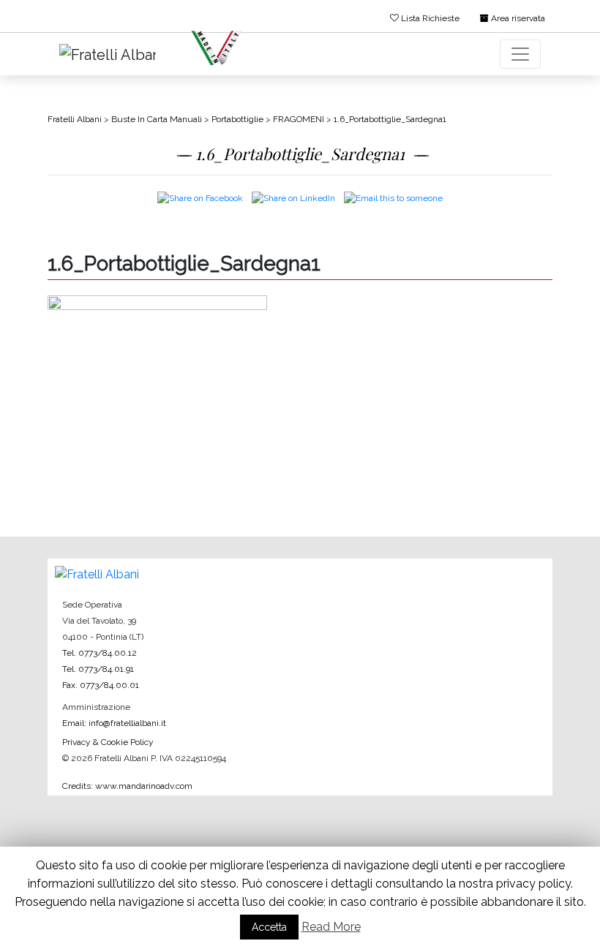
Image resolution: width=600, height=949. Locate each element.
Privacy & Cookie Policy (108, 742)
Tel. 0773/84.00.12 (99, 653)
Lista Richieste (429, 18)
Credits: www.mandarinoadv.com (127, 786)
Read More (331, 927)
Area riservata (517, 18)
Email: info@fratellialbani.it (114, 723)
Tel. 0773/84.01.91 (98, 669)
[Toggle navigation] (520, 54)
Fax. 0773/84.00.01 (100, 685)
